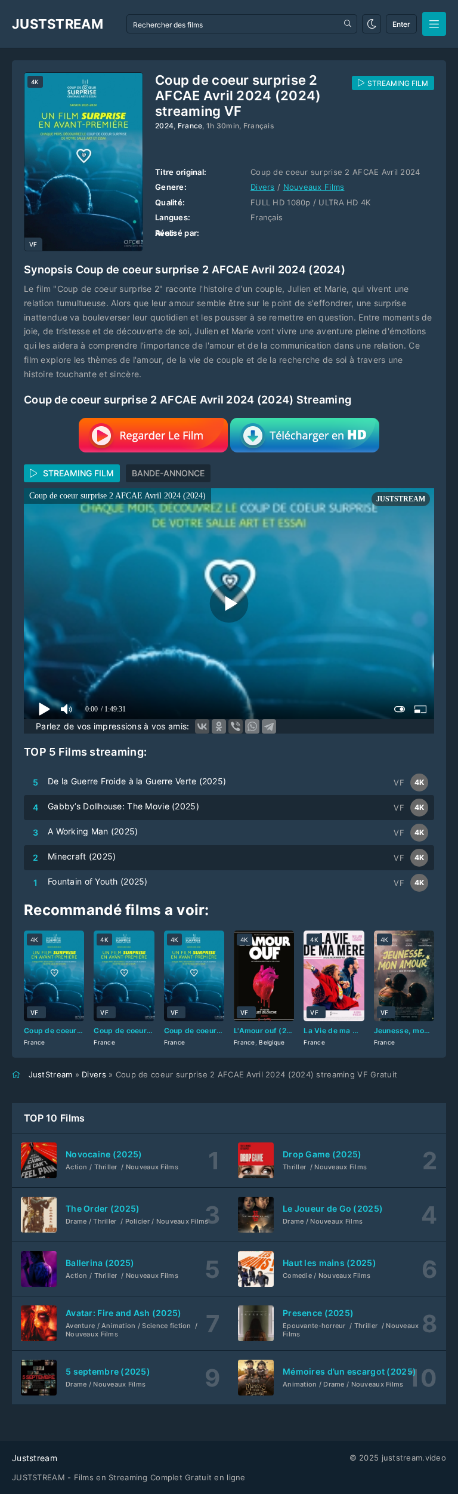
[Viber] (235, 726)
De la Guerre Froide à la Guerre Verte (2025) (137, 781)
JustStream (51, 1074)
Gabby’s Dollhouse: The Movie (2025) (123, 806)
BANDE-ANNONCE (168, 473)
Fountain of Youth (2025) (98, 881)
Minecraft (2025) (82, 856)
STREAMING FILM (78, 473)
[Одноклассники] (219, 726)
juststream (57, 24)
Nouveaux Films (314, 187)
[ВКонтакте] (202, 726)
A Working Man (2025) (93, 831)
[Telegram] (269, 726)
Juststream (34, 1458)
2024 (164, 125)
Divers (262, 187)
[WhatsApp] (252, 726)
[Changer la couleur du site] (371, 24)
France (190, 125)
